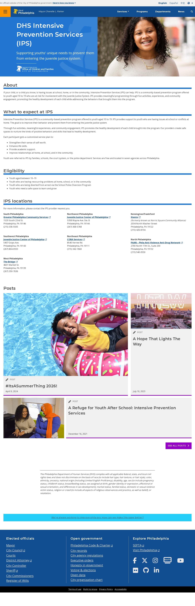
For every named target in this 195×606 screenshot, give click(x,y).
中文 (183, 3)
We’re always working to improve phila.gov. (97, 517)
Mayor (10, 545)
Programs (142, 11)
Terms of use (74, 589)
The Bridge (9, 261)
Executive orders (82, 560)
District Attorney (17, 560)
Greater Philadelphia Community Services (25, 217)
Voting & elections (83, 570)
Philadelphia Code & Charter (90, 545)
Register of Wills (17, 580)
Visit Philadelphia (145, 550)
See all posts (177, 445)
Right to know (90, 589)
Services (122, 11)
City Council (14, 550)
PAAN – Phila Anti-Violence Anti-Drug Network (155, 242)
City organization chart (87, 580)
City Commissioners (20, 576)
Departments (162, 11)
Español (174, 3)
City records (79, 550)
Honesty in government (87, 565)
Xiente (134, 217)
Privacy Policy (106, 589)
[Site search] (192, 11)
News (181, 11)
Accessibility (121, 589)
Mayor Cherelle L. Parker (51, 11)
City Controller (16, 565)
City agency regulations (87, 555)
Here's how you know (63, 3)
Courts (11, 555)
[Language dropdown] (191, 3)
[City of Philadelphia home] (24, 12)
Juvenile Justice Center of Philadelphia (23, 239)
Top (189, 574)
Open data (78, 575)
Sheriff (10, 570)
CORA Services (74, 239)
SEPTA (137, 545)
